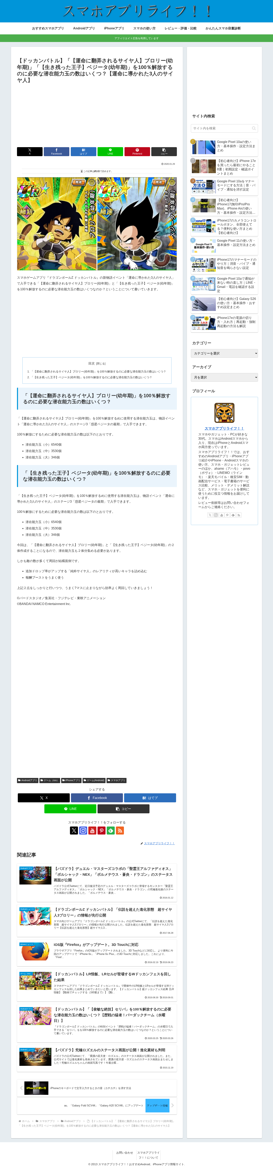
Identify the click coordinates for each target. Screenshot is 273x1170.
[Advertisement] (97, 115)
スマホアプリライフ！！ (224, 428)
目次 (91, 363)
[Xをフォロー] (74, 831)
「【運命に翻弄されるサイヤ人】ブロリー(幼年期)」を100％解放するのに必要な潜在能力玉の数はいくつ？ (98, 371)
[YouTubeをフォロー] (92, 831)
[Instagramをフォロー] (83, 831)
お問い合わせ (124, 1152)
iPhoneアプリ (72, 780)
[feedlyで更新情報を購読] (111, 831)
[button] (164, 151)
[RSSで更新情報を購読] (120, 831)
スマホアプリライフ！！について (148, 1155)
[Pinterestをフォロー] (102, 831)
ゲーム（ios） (51, 780)
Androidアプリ (29, 780)
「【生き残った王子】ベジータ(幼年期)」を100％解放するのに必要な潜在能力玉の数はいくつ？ (91, 377)
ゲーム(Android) (95, 780)
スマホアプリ (118, 780)
